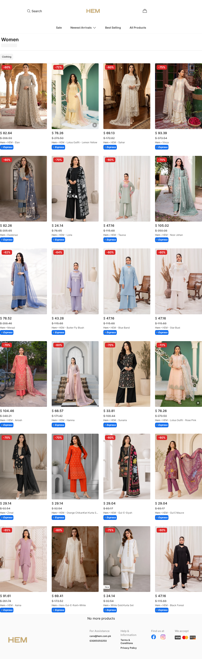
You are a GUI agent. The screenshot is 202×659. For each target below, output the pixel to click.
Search (37, 11)
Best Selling (113, 27)
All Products (138, 27)
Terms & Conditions (127, 641)
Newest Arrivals (81, 27)
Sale (59, 27)
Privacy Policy (129, 647)
